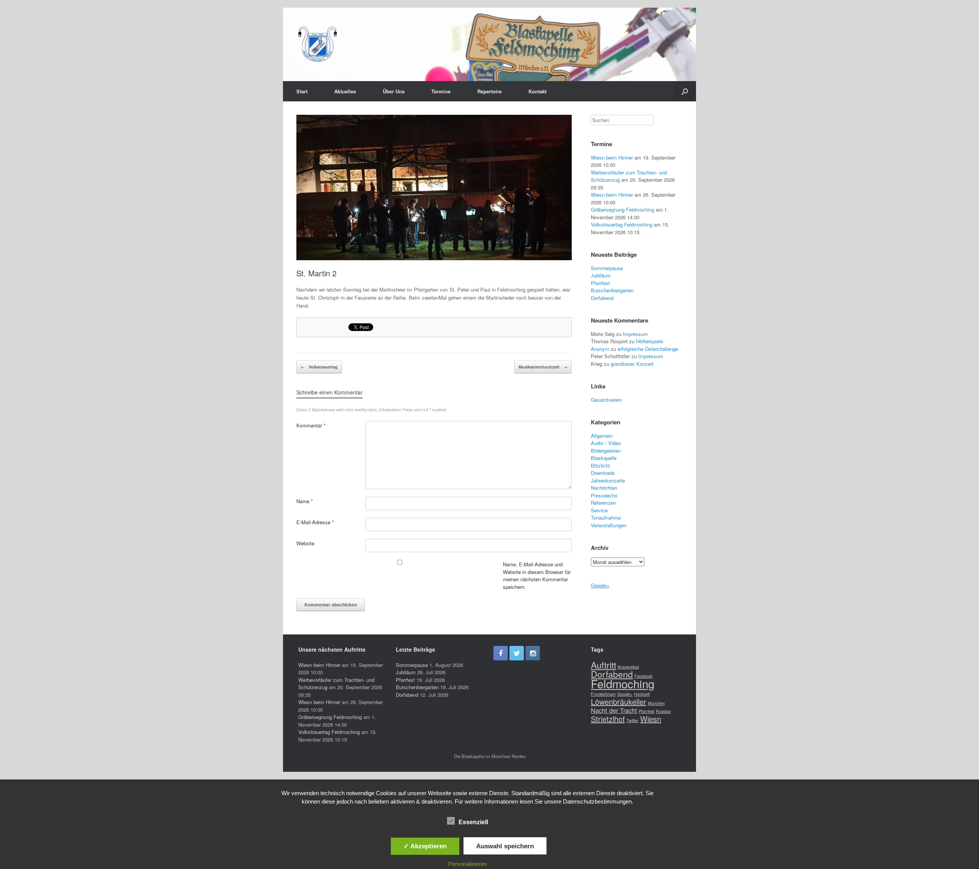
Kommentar (310, 425)
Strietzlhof (608, 718)
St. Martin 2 (316, 273)
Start (301, 91)
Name (304, 501)
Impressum (635, 333)
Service (599, 510)
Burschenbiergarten (612, 290)
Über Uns (394, 91)
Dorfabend (602, 298)
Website (305, 543)
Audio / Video (606, 443)
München (656, 703)
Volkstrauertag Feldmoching (621, 224)
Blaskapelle (603, 457)
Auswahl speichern (505, 846)
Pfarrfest (600, 283)
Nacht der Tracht (614, 710)
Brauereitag (628, 667)
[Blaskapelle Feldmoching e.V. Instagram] (532, 653)
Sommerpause (607, 268)
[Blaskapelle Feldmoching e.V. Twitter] (516, 653)
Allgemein (602, 435)
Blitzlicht (600, 465)
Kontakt (537, 91)
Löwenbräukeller (618, 701)
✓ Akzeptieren (425, 846)
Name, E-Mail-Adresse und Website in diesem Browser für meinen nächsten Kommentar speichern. (537, 575)
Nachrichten (604, 487)
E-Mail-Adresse (315, 522)
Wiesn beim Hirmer (612, 157)
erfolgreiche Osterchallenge (648, 348)
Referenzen (603, 502)
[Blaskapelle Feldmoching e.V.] (317, 44)
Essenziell (473, 822)
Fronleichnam (603, 694)
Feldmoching (622, 683)
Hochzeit (642, 694)
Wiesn (650, 718)
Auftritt (603, 664)
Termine (440, 91)
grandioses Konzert (632, 363)
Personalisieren (467, 864)
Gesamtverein (606, 399)
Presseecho (604, 495)
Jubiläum (601, 275)
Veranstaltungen (608, 525)
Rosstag (663, 711)
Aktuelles (345, 91)
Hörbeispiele (649, 341)
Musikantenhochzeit (543, 367)
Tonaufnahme (606, 517)
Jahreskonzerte (608, 480)
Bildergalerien (606, 450)
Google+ (600, 585)
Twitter (632, 720)
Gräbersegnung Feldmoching (622, 209)
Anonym (600, 348)
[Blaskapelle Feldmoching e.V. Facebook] (500, 653)
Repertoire (489, 91)
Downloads (603, 472)
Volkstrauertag (319, 367)
